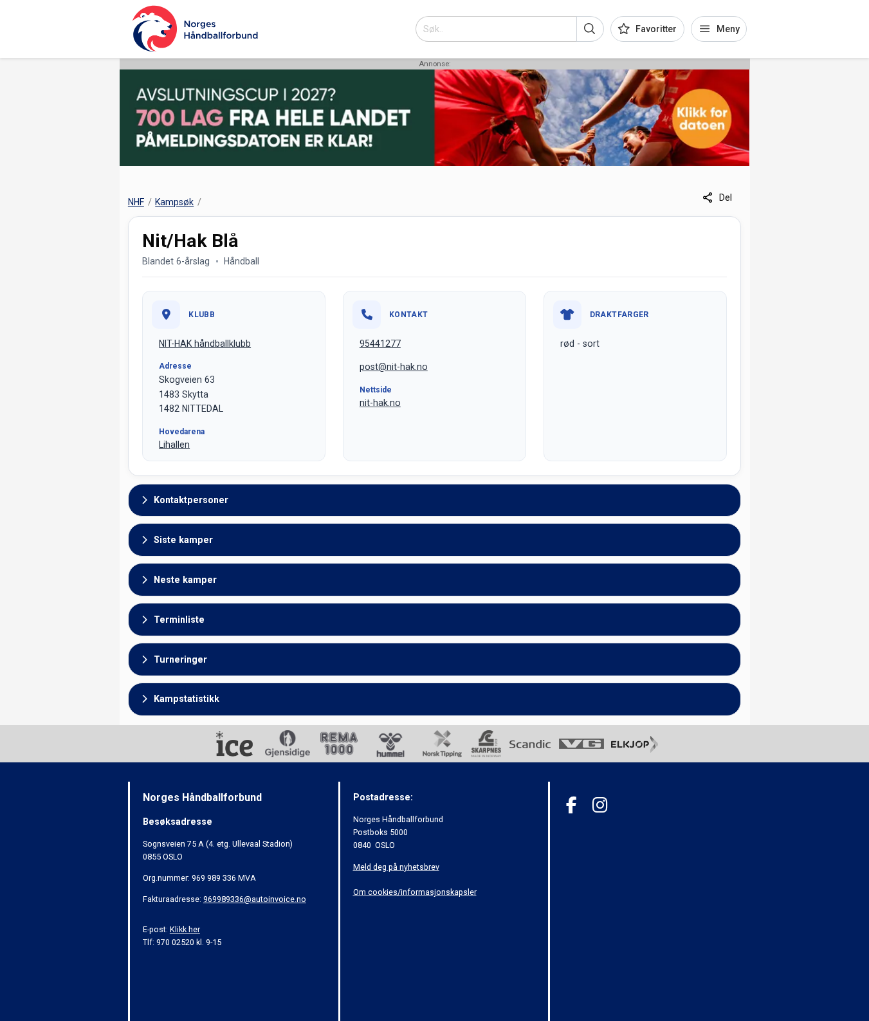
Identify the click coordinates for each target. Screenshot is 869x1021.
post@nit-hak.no (394, 367)
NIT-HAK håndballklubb (205, 343)
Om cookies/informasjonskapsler (415, 892)
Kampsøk (174, 202)
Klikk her (185, 929)
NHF (136, 202)
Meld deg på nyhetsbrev (396, 867)
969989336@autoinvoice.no (254, 899)
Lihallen (174, 444)
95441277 (380, 343)
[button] (590, 29)
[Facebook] (571, 805)
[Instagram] (599, 805)
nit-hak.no (380, 403)
